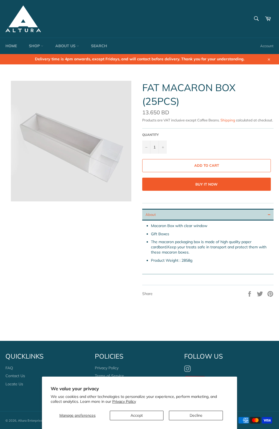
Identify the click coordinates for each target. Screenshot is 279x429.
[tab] (208, 215)
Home (11, 45)
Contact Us (15, 375)
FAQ (9, 367)
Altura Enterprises (31, 420)
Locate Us (14, 384)
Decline (196, 415)
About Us (66, 45)
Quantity (150, 135)
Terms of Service (109, 375)
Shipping (227, 120)
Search (99, 45)
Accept (137, 415)
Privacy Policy (124, 401)
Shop (35, 45)
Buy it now (206, 184)
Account (267, 46)
